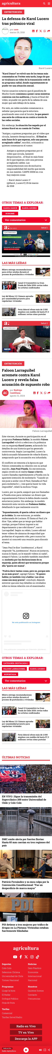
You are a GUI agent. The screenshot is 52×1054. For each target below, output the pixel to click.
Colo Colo (6, 968)
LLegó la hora (8, 990)
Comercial (7, 1013)
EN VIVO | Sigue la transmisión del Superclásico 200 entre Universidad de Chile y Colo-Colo (24, 799)
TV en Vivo (26, 1032)
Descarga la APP (26, 1039)
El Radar (6, 994)
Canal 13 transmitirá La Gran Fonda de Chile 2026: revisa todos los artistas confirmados (33, 285)
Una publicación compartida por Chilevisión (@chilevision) (26, 649)
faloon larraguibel (14, 669)
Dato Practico (34, 968)
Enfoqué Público (10, 998)
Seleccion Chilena (11, 972)
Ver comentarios (15, 220)
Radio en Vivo (26, 1026)
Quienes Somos (36, 990)
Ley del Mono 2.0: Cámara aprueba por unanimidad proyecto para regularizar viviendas (17, 298)
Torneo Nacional (10, 980)
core (16, 29)
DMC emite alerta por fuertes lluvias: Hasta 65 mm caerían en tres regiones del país (26, 842)
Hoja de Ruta (8, 1002)
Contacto (32, 994)
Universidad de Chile (12, 976)
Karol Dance (10, 208)
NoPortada (10, 674)
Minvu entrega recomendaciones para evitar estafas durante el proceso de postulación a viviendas (18, 272)
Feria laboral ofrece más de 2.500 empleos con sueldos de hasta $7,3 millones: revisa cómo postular (33, 311)
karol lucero (29, 208)
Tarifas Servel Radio (12, 1017)
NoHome (10, 213)
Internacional (35, 976)
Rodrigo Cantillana (16, 391)
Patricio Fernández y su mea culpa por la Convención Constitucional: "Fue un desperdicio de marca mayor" (25, 885)
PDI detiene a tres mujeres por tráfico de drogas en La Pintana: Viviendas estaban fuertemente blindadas (25, 927)
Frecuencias (34, 998)
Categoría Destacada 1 (15, 663)
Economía (33, 972)
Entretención (13, 12)
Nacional (32, 980)
